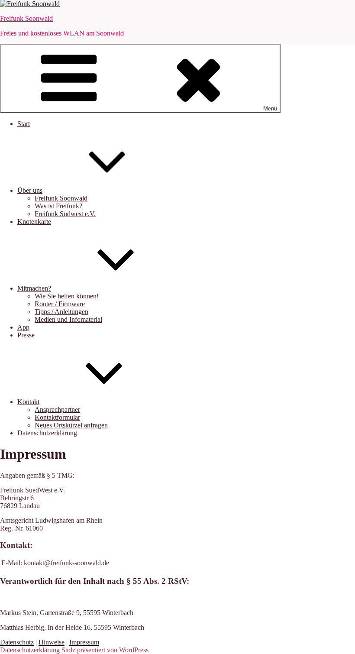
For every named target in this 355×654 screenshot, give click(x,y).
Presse (26, 335)
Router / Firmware (60, 304)
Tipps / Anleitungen (61, 311)
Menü (270, 108)
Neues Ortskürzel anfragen (71, 425)
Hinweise (52, 642)
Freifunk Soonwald (26, 18)
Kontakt (28, 401)
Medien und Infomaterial (68, 319)
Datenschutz (17, 642)
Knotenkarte (34, 221)
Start (23, 123)
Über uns (29, 190)
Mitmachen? (34, 288)
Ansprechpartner (57, 409)
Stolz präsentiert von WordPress (104, 650)
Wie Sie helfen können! (67, 296)
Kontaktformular (57, 417)
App (23, 327)
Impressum (84, 642)
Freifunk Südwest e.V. (65, 213)
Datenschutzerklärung (47, 433)
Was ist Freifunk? (58, 206)
